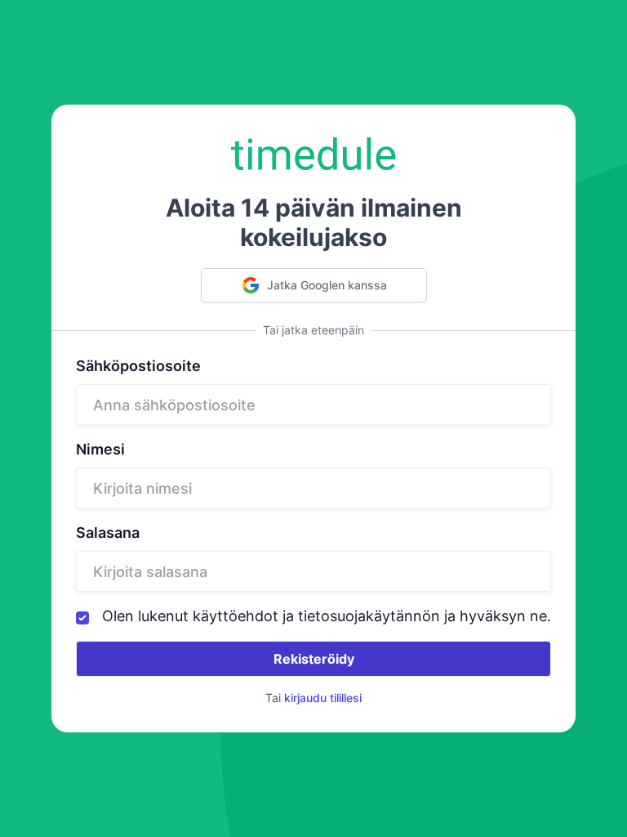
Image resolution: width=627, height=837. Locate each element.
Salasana (108, 533)
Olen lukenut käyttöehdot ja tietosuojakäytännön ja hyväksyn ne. (326, 616)
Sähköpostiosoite (138, 366)
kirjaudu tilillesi (323, 698)
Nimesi (100, 449)
